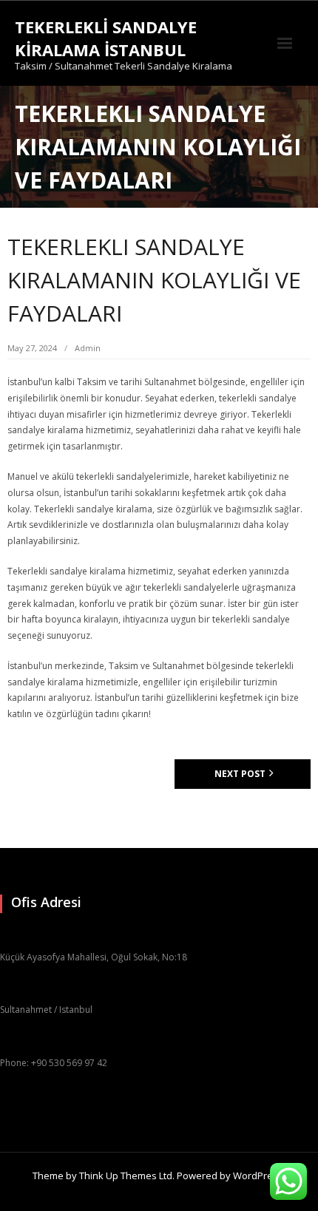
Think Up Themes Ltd (125, 1175)
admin (88, 347)
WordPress (258, 1175)
